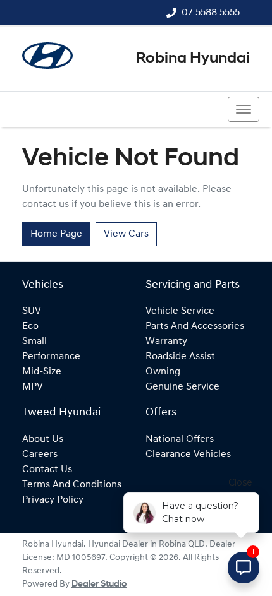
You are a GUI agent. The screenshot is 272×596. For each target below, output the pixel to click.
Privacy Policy (52, 500)
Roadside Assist (180, 357)
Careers (40, 455)
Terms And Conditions (71, 485)
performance (51, 357)
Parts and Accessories (194, 326)
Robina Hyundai (193, 58)
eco (30, 326)
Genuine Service (182, 387)
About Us (42, 439)
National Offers (179, 439)
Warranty (166, 342)
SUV (31, 311)
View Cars (126, 234)
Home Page (56, 234)
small (34, 342)
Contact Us (47, 470)
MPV (32, 387)
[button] (243, 109)
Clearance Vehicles (188, 455)
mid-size (41, 372)
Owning (162, 372)
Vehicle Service (179, 311)
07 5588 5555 (211, 13)
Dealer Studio (99, 584)
